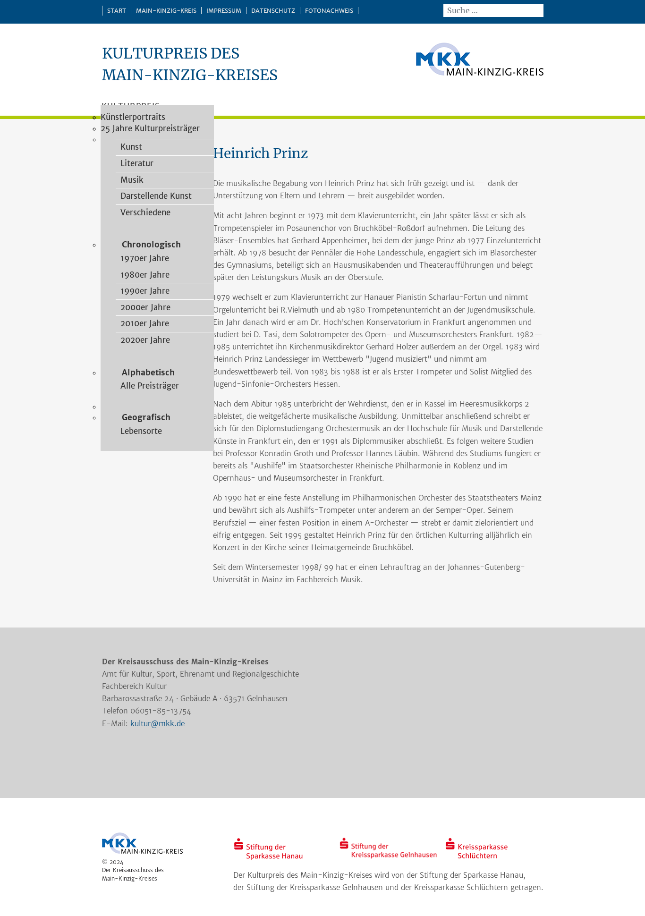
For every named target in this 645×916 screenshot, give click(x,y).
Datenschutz (273, 10)
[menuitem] (129, 146)
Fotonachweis (329, 10)
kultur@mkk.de (157, 723)
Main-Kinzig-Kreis (166, 10)
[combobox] (493, 10)
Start (116, 10)
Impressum (223, 10)
